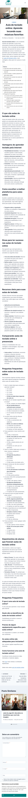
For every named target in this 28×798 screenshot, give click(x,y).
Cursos (14, 22)
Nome (5, 762)
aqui (6, 661)
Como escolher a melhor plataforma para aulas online (13, 74)
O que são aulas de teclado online (12, 68)
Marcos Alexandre (8, 38)
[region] (14, 790)
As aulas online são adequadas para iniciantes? (15, 104)
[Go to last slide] (4, 708)
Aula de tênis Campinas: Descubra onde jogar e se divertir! (21, 677)
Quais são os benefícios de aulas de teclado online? (14, 98)
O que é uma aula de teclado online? (14, 95)
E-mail (5, 769)
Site (4, 775)
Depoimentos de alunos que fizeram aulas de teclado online (13, 91)
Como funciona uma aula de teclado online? (14, 107)
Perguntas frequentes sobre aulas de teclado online (13, 88)
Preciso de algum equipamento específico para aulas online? (13, 101)
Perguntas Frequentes (9, 94)
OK (14, 795)
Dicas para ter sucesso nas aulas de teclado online (13, 77)
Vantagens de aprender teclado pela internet (13, 71)
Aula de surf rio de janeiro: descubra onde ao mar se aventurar (7, 677)
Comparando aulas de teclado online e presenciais (13, 84)
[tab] (11, 724)
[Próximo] (24, 708)
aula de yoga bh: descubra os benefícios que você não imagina (13, 715)
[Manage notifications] (3, 795)
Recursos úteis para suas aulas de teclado (12, 81)
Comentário (6, 743)
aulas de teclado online (10, 58)
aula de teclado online (18, 667)
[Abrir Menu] (25, 3)
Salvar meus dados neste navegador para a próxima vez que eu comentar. (14, 780)
